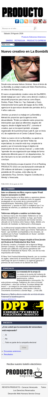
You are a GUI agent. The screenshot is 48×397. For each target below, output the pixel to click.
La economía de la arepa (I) (28, 272)
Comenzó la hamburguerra (13, 297)
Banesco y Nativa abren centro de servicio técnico (22, 294)
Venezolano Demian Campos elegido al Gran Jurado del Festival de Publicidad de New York (23, 241)
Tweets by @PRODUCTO (8, 299)
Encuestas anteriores (12, 351)
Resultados (8, 354)
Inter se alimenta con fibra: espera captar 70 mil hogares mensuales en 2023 (22, 193)
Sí (6, 335)
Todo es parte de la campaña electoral (20, 342)
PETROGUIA (20, 40)
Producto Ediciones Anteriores (34, 37)
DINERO (9, 40)
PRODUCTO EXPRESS (36, 40)
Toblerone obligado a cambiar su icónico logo (21, 213)
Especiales (8, 268)
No (6, 339)
